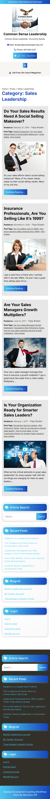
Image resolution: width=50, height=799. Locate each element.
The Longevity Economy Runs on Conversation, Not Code (20, 544)
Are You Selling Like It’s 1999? (26, 229)
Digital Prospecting (21, 131)
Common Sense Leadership (25, 34)
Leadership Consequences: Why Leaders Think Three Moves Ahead (22, 552)
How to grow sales (23, 431)
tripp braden (15, 137)
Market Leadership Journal (18, 589)
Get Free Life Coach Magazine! (26, 72)
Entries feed (10, 623)
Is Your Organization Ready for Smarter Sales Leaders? (23, 410)
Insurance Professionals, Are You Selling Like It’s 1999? (25, 213)
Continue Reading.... (15, 192)
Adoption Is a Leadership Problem (21, 538)
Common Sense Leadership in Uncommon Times (19, 567)
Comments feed (12, 629)
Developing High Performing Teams (29, 328)
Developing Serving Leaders (25, 425)
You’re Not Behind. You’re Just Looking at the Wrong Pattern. (24, 559)
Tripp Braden (37, 127)
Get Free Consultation (27, 55)
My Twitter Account (14, 594)
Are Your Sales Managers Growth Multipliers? (20, 309)
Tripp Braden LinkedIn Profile (19, 598)
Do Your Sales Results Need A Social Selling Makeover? (24, 116)
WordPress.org (11, 633)
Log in (7, 619)
